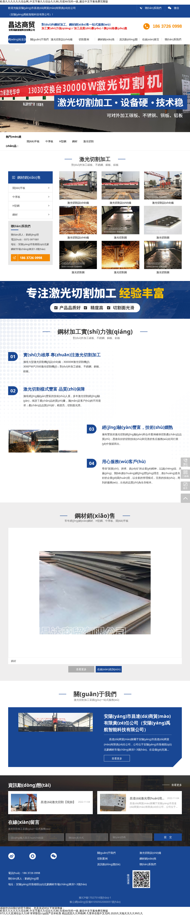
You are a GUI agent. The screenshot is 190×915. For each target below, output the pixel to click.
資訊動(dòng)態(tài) (128, 41)
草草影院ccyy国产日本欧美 (45, 913)
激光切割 (91, 141)
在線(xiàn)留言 (150, 39)
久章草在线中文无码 (98, 913)
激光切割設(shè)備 (61, 39)
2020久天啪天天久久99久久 (127, 913)
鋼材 (77, 141)
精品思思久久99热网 (74, 913)
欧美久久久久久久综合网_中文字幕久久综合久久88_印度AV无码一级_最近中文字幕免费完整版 (54, 910)
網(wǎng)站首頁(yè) (17, 41)
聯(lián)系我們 (150, 8)
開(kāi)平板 (36, 141)
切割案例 (84, 39)
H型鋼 (65, 141)
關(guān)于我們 (39, 39)
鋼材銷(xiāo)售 (106, 39)
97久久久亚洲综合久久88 (14, 913)
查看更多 (81, 669)
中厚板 (51, 141)
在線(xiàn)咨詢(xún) (108, 669)
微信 (173, 8)
